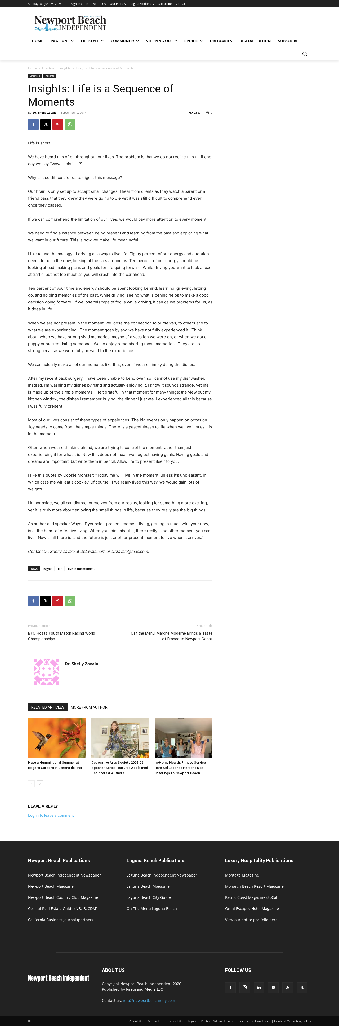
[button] (304, 53)
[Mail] (273, 987)
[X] (45, 124)
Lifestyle (48, 68)
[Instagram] (244, 987)
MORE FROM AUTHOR (89, 707)
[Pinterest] (57, 124)
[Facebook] (33, 124)
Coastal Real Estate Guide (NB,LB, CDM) (62, 908)
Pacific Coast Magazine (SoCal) (251, 897)
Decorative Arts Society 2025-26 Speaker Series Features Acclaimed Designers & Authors (119, 767)
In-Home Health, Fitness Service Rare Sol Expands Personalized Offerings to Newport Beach (180, 767)
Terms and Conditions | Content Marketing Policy (274, 1021)
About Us (136, 1021)
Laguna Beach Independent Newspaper (162, 875)
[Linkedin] (259, 987)
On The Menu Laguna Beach (152, 908)
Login (192, 1021)
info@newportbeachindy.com (149, 1000)
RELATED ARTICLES (47, 707)
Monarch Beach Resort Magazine (254, 886)
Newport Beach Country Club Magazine (63, 897)
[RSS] (287, 987)
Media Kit (155, 1021)
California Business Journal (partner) (60, 919)
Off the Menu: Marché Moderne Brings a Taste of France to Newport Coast (171, 636)
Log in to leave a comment (51, 815)
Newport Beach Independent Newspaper (64, 875)
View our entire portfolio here (251, 919)
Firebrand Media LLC (144, 989)
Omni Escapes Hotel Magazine (252, 908)
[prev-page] (31, 783)
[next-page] (40, 783)
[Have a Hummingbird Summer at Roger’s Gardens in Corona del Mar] (57, 738)
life (60, 569)
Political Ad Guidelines (217, 1021)
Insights (65, 68)
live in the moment (81, 569)
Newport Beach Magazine (51, 886)
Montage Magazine (242, 875)
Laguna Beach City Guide (149, 897)
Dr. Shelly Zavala (45, 112)
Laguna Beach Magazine (148, 886)
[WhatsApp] (70, 124)
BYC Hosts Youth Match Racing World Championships (61, 636)
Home (32, 68)
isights (47, 569)
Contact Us (175, 1021)
